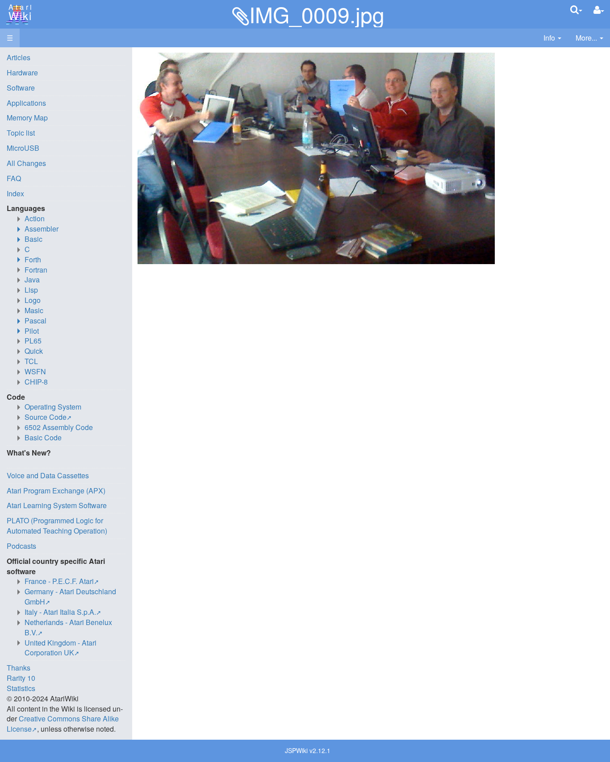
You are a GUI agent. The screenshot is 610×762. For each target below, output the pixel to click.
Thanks (18, 668)
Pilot (32, 331)
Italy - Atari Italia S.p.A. (60, 612)
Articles (18, 57)
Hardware (22, 72)
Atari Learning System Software (57, 505)
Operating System (53, 407)
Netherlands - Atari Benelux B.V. (68, 627)
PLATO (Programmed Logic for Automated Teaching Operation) (57, 525)
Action (35, 218)
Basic (33, 239)
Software (21, 88)
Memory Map (27, 117)
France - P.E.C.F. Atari (59, 581)
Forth (33, 259)
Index (15, 193)
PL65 (33, 340)
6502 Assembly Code (59, 427)
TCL (31, 361)
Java (32, 279)
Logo (33, 300)
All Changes (26, 163)
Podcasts (21, 546)
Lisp (31, 290)
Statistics (21, 688)
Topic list (21, 133)
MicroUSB (23, 148)
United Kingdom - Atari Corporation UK (60, 648)
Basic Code (43, 437)
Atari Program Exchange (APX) (56, 490)
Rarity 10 (21, 678)
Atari (18, 12)
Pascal (35, 320)
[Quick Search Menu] (576, 9)
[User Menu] (599, 10)
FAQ (14, 178)
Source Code (46, 417)
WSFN (35, 371)
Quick (34, 351)
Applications (26, 103)
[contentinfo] (552, 38)
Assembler (41, 229)
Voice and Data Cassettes (48, 475)
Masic (34, 310)
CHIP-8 (36, 382)
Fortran (36, 270)
